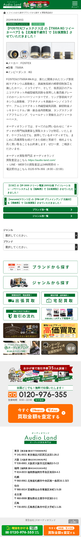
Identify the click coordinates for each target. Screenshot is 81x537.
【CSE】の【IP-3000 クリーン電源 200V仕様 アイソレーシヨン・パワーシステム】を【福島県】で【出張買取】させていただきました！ (40, 189)
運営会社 (29, 520)
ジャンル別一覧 (40, 216)
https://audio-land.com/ (41, 160)
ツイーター (38, 24)
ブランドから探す (31, 13)
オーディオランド (47, 520)
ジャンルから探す (16, 13)
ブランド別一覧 (40, 209)
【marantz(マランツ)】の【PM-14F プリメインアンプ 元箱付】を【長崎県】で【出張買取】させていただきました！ (40, 201)
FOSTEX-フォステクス (18, 24)
